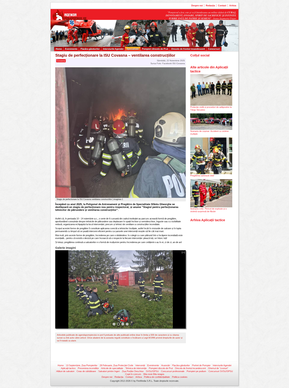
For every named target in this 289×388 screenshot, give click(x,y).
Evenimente (71, 49)
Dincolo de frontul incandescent (188, 49)
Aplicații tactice (68, 368)
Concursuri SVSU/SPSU (220, 371)
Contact (222, 5)
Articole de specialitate (112, 368)
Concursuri (214, 49)
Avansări (165, 365)
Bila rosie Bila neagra (153, 374)
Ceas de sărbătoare (86, 371)
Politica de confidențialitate (157, 377)
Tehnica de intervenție (136, 368)
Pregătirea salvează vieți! (202, 175)
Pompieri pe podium (196, 371)
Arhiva (232, 5)
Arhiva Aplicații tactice (207, 220)
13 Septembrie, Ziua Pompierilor (81, 365)
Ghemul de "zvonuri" (218, 368)
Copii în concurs (133, 374)
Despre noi (197, 5)
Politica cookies (179, 377)
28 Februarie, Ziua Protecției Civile (116, 365)
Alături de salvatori (65, 371)
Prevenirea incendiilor (88, 368)
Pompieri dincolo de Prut (155, 49)
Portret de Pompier (201, 365)
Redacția (210, 5)
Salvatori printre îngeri (109, 371)
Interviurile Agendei (113, 49)
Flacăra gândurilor (90, 49)
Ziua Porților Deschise (133, 371)
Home (59, 49)
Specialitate (133, 49)
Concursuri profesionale (172, 371)
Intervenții (140, 365)
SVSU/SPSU (152, 371)
